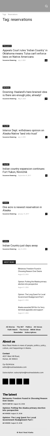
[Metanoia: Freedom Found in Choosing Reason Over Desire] (9, 272)
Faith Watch (8, 404)
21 (46, 99)
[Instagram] (12, 381)
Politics (5, 203)
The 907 (6, 126)
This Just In (7, 46)
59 (46, 60)
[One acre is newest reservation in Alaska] (25, 192)
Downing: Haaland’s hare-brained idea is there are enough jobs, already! (25, 93)
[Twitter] (19, 381)
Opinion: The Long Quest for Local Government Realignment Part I (19, 418)
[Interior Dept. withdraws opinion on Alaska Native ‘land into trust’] (25, 115)
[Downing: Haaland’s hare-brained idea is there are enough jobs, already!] (25, 77)
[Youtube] (26, 381)
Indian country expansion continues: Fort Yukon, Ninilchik (24, 170)
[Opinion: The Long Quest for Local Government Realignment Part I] (9, 298)
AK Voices (6, 87)
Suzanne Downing (9, 60)
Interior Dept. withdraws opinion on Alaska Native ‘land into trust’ (23, 132)
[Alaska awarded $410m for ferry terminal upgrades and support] (9, 311)
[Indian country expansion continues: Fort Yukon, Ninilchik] (25, 154)
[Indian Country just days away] (25, 231)
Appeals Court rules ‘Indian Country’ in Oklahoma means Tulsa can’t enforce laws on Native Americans (25, 53)
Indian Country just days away (20, 245)
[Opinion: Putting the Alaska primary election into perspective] (9, 285)
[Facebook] (5, 381)
